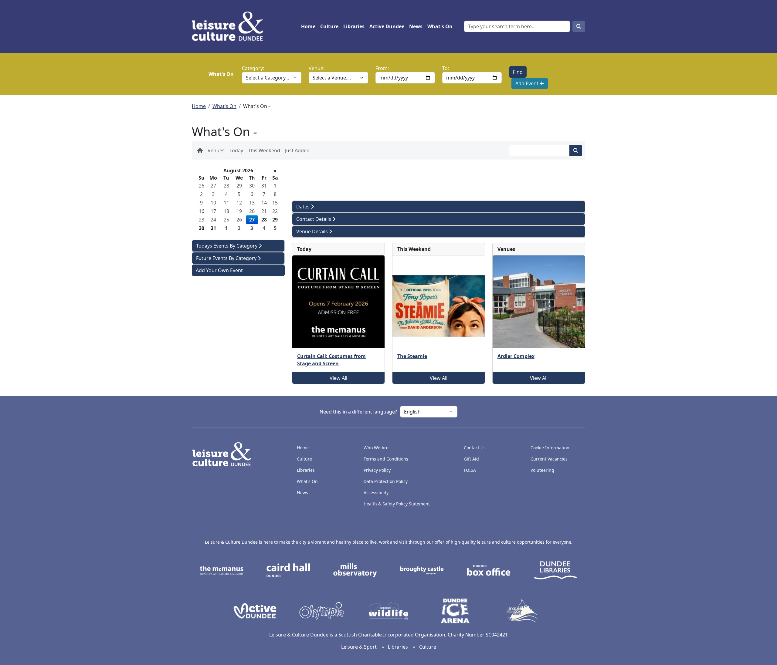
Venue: (316, 68)
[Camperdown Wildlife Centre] (388, 610)
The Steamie (412, 356)
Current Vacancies (549, 459)
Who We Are (376, 448)
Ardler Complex (515, 356)
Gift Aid (471, 459)
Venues (216, 150)
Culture (329, 26)
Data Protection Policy (386, 481)
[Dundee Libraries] (555, 569)
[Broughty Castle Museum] (422, 569)
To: (445, 68)
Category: (253, 68)
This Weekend (264, 150)
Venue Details (312, 231)
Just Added (297, 150)
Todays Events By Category (227, 245)
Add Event (527, 83)
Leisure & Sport (359, 646)
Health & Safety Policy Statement (397, 504)
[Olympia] (321, 610)
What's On (440, 26)
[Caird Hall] (288, 569)
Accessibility (377, 492)
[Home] (230, 26)
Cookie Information (550, 448)
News (415, 26)
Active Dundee (386, 26)
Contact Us (475, 448)
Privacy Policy (377, 470)
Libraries (354, 26)
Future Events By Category (227, 258)
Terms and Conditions (386, 459)
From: (382, 68)
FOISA (470, 470)
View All (338, 378)
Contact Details (314, 219)
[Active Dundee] (255, 610)
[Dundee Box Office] (488, 569)
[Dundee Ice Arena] (455, 610)
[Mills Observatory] (355, 569)
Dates (303, 206)
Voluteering (542, 470)
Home (308, 26)
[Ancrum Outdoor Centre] (522, 610)
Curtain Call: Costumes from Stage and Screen (331, 360)
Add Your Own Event (219, 270)
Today (236, 150)
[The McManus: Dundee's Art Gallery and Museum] (221, 569)
